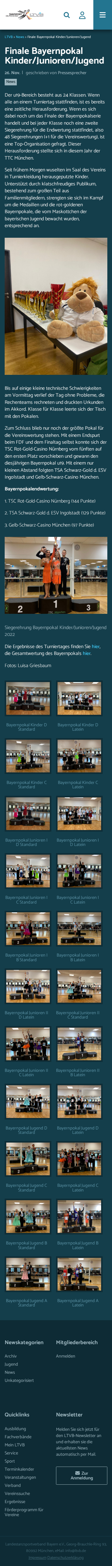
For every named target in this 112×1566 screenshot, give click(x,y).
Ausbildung (15, 1429)
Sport (10, 1461)
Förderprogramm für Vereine (24, 1512)
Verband (13, 1485)
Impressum (37, 1557)
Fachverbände (18, 1437)
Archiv (11, 1356)
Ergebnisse (15, 1502)
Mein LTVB (15, 1445)
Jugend (11, 1364)
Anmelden (65, 1356)
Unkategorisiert (19, 1380)
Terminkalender (19, 1469)
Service (11, 1453)
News (10, 82)
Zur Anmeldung (82, 1476)
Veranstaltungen (20, 1477)
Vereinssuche (17, 1493)
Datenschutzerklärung (65, 1557)
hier (96, 646)
